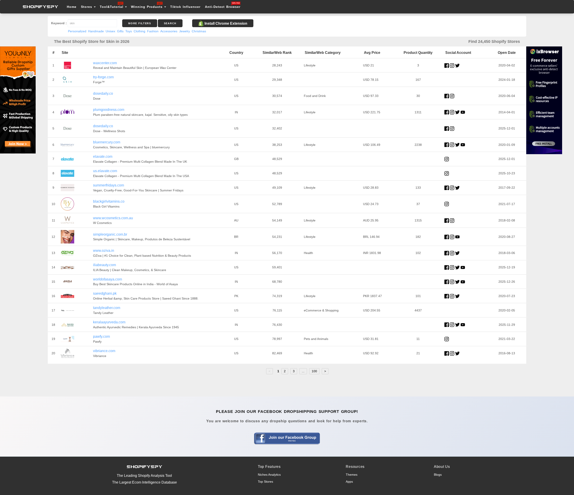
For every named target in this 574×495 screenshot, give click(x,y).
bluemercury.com (106, 142)
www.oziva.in (103, 250)
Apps (349, 481)
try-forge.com (103, 77)
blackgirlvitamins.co (108, 201)
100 (314, 371)
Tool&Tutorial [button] (111, 7)
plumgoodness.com (108, 110)
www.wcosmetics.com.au (113, 218)
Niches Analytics (269, 474)
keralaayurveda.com (109, 322)
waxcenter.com (105, 63)
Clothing (139, 31)
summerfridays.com (108, 185)
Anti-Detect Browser (222, 7)
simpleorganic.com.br (110, 234)
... (303, 371)
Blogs (438, 474)
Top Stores (265, 481)
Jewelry (184, 31)
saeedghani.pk (105, 293)
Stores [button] (87, 7)
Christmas (199, 31)
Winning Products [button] (147, 7)
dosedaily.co (103, 93)
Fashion (153, 31)
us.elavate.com (105, 171)
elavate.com (102, 156)
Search (170, 23)
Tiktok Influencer (185, 7)
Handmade (96, 31)
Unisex (110, 31)
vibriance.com (104, 351)
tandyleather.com (106, 308)
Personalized (77, 31)
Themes (351, 474)
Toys (128, 31)
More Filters (139, 23)
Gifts (120, 31)
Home (71, 7)
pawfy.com (101, 336)
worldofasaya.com (107, 279)
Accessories (168, 31)
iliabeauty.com (104, 265)
